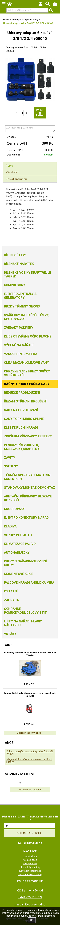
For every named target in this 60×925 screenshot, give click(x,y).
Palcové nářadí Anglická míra (29, 582)
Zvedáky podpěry (18, 328)
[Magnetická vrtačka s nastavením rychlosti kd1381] (30, 709)
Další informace (46, 915)
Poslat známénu (16, 179)
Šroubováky (14, 509)
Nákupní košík (30, 863)
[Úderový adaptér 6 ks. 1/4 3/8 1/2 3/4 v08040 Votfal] (30, 79)
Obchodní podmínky (30, 867)
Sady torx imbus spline (24, 419)
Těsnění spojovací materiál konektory (28, 477)
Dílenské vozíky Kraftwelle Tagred (27, 274)
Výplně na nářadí (18, 345)
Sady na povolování (21, 410)
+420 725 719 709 (30, 897)
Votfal (49, 136)
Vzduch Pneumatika (20, 354)
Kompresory (14, 285)
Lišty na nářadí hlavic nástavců (23, 623)
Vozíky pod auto (18, 535)
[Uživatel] (42, 4)
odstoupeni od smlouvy (30, 874)
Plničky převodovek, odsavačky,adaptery (21, 447)
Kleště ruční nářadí (21, 427)
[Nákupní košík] (56, 4)
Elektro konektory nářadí (26, 518)
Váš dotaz (12, 172)
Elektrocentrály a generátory (20, 296)
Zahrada (11, 600)
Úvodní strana (30, 856)
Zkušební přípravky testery (28, 436)
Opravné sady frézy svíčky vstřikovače (27, 373)
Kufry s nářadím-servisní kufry (25, 563)
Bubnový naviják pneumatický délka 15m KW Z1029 (30, 654)
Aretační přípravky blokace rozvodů (28, 498)
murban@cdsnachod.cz (30, 904)
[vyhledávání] (49, 4)
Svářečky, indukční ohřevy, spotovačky (26, 317)
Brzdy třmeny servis (22, 306)
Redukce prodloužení (22, 393)
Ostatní (11, 591)
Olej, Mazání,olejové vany (26, 363)
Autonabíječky (17, 552)
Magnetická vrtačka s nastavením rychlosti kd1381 (30, 694)
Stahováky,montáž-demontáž (29, 488)
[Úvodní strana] (11, 4)
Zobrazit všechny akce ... (30, 732)
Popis (9, 165)
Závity (9, 457)
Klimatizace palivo (20, 544)
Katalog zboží (30, 859)
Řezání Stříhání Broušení (25, 401)
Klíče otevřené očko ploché (27, 336)
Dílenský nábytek (19, 264)
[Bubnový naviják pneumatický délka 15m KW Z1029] (30, 668)
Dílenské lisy (15, 255)
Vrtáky (10, 634)
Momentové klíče (18, 574)
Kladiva (10, 526)
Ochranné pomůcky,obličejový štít (25, 610)
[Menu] (3, 4)
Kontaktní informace (30, 870)
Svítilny (11, 466)
